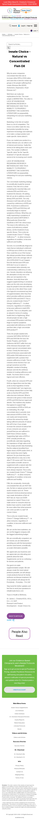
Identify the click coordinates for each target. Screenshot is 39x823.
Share (9, 620)
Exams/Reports (19, 720)
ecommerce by (19, 817)
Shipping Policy (19, 774)
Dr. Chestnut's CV (19, 757)
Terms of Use (19, 778)
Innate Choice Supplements (19, 707)
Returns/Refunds (19, 768)
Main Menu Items (19, 703)
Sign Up (29, 26)
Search (14, 26)
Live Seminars (19, 710)
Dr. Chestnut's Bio (19, 754)
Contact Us (19, 771)
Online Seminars (19, 713)
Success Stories (19, 741)
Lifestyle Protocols (19, 726)
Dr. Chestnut (19, 750)
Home (4, 34)
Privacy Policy (20, 765)
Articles (10, 34)
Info (19, 761)
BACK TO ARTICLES (15, 616)
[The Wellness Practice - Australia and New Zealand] (13, 10)
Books (20, 729)
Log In (23, 26)
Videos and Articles (19, 733)
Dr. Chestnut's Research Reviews (20, 716)
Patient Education (19, 723)
